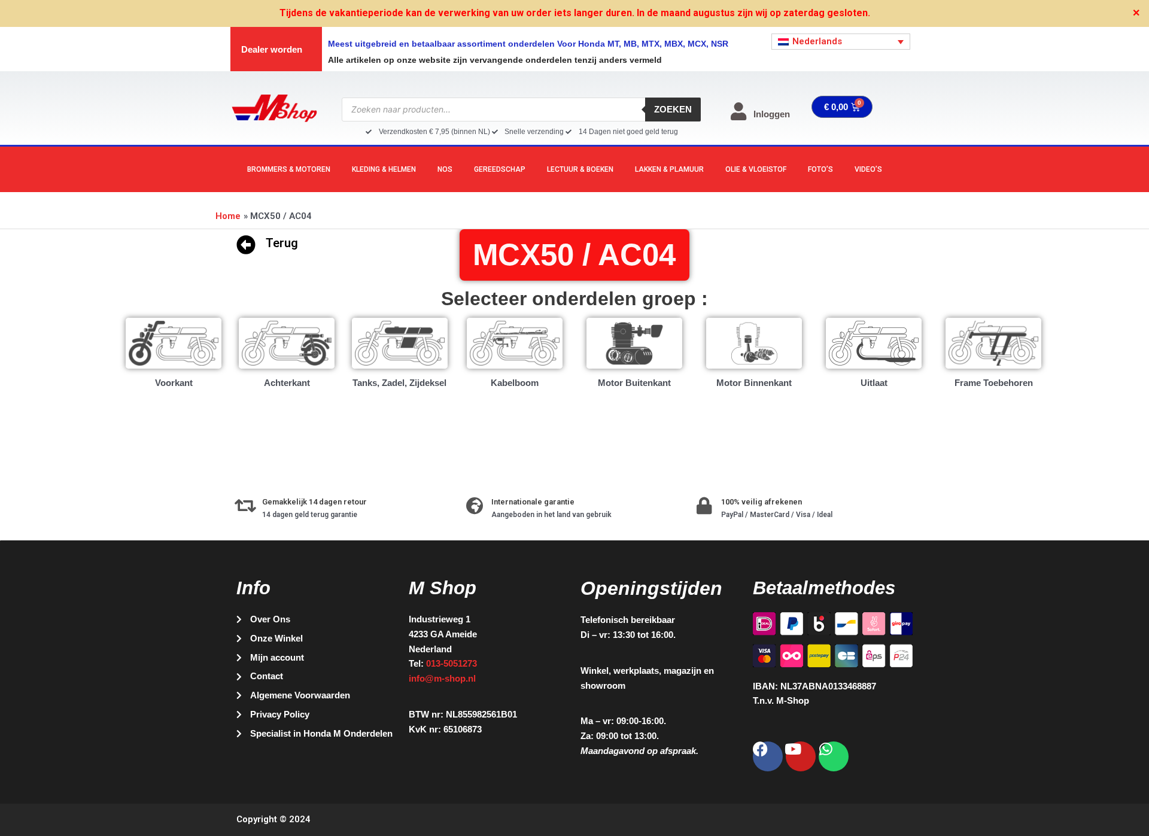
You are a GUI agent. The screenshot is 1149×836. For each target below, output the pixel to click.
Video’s (868, 169)
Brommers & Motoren (288, 169)
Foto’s (820, 169)
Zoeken (673, 109)
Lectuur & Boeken (580, 169)
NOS (444, 169)
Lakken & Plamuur (669, 169)
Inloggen (771, 114)
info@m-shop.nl (442, 678)
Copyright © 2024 (273, 819)
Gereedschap (499, 169)
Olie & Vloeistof (755, 169)
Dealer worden (271, 49)
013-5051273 (451, 663)
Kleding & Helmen (384, 169)
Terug (282, 243)
